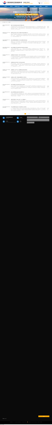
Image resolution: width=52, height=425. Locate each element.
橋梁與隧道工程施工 (17, 6)
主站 (5, 418)
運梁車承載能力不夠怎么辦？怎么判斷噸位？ (18, 99)
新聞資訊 (35, 6)
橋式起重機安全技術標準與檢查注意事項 (18, 84)
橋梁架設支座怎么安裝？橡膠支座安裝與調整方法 (19, 32)
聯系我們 (46, 6)
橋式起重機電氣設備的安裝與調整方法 (17, 92)
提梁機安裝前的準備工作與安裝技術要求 (18, 62)
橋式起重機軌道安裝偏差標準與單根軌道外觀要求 (19, 47)
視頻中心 (29, 6)
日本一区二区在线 (2, 424)
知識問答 (40, 6)
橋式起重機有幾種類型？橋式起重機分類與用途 (19, 40)
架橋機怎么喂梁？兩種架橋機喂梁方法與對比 (18, 77)
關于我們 (11, 6)
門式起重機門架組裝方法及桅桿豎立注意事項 (18, 106)
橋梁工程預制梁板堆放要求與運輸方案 (17, 25)
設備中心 (23, 6)
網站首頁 (5, 6)
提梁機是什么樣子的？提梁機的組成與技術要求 (19, 69)
